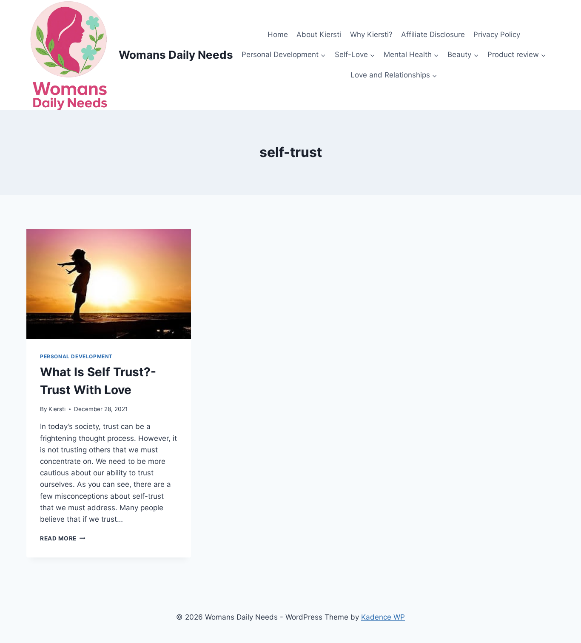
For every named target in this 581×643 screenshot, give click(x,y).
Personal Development (76, 356)
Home (278, 34)
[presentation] (108, 284)
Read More (62, 538)
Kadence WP (383, 617)
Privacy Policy (496, 34)
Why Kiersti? (371, 34)
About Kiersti (318, 34)
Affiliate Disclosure (433, 34)
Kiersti (57, 409)
